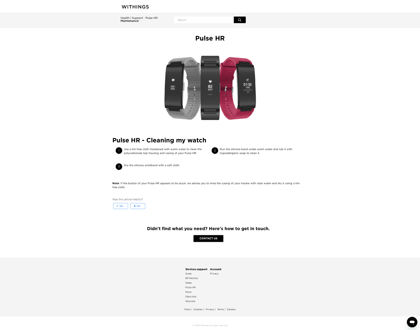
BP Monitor (191, 278)
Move (188, 292)
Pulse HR (152, 18)
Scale (188, 273)
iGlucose (190, 301)
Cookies (198, 309)
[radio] (120, 206)
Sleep (188, 282)
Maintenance (130, 20)
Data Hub (190, 296)
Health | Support (132, 18)
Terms (220, 309)
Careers (231, 309)
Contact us (208, 238)
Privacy (214, 273)
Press (187, 309)
